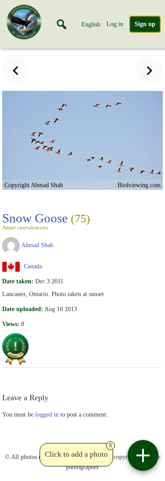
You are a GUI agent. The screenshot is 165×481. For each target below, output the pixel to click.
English (90, 24)
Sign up (145, 24)
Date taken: (17, 281)
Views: (10, 323)
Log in (114, 23)
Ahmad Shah (37, 244)
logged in (47, 414)
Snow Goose (46, 220)
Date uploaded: (22, 308)
